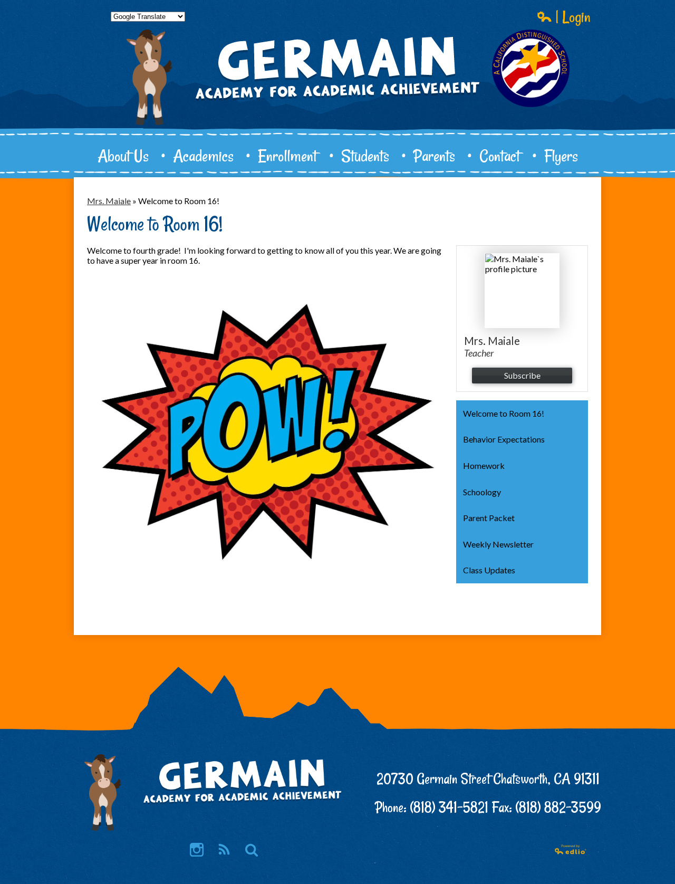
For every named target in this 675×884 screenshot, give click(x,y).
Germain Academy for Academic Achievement (337, 103)
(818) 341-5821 (449, 807)
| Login (571, 16)
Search (251, 849)
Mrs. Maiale (109, 201)
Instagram (196, 849)
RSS (224, 849)
